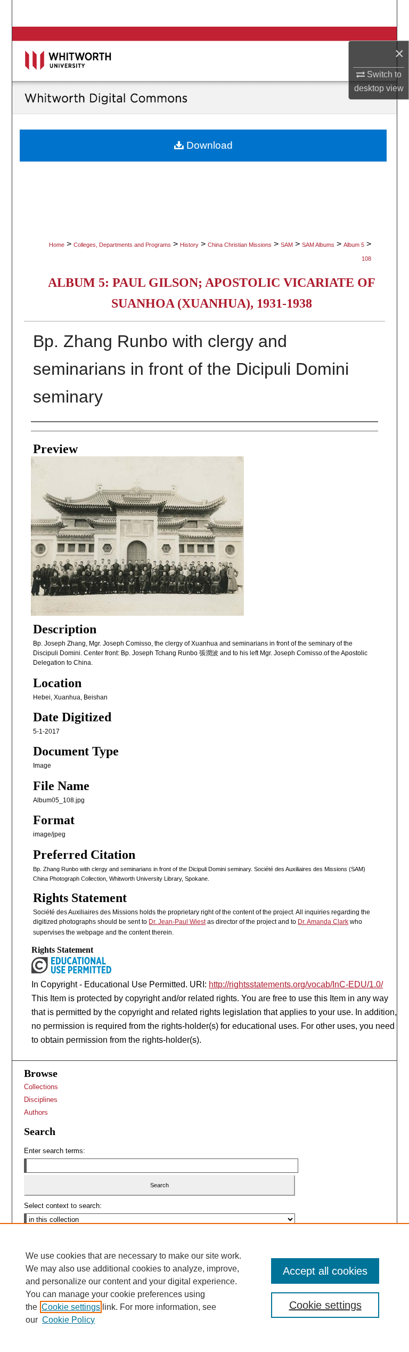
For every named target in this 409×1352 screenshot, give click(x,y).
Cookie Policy (68, 1319)
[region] (204, 1287)
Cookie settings (71, 1306)
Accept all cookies (325, 1271)
